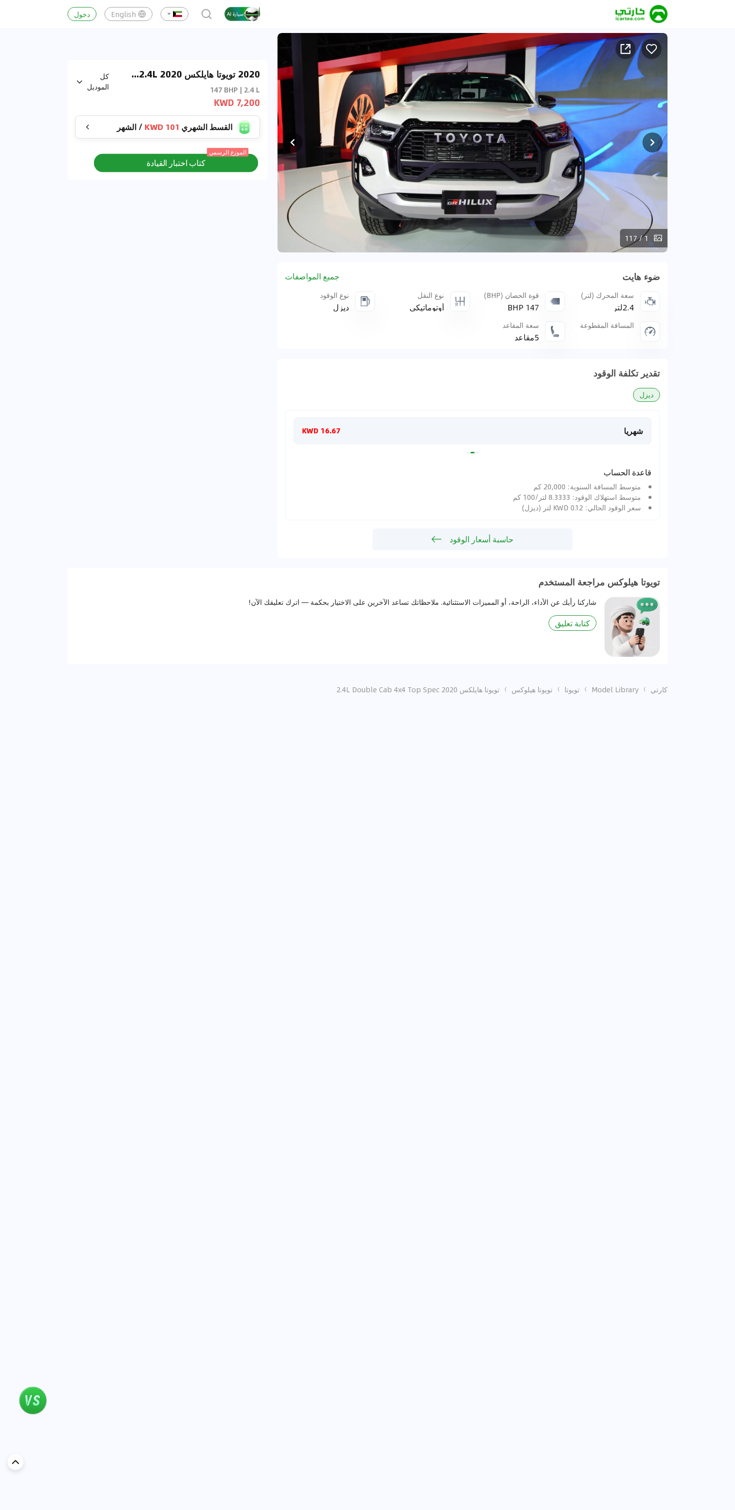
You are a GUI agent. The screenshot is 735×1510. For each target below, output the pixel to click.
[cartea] (642, 14)
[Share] (626, 49)
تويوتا (572, 689)
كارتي (659, 689)
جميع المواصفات (312, 276)
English (123, 13)
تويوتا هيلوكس (532, 689)
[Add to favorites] (652, 49)
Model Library (615, 689)
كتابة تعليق (572, 623)
